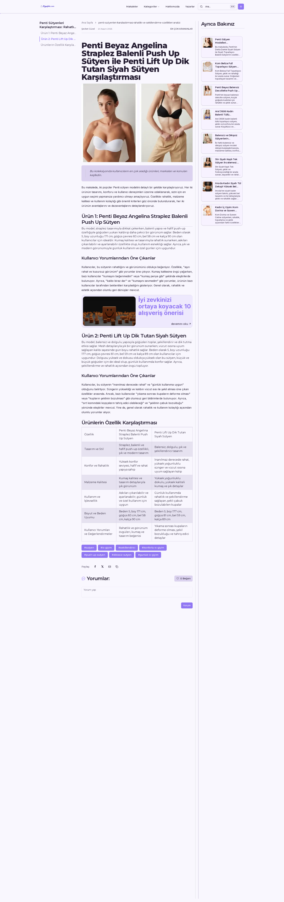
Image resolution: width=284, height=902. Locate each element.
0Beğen (185, 578)
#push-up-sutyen (94, 554)
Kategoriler (150, 6)
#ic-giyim (106, 547)
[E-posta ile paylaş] (110, 567)
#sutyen (89, 547)
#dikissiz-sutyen (121, 554)
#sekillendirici (126, 547)
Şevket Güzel (88, 29)
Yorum (187, 605)
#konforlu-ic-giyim (153, 547)
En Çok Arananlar (181, 29)
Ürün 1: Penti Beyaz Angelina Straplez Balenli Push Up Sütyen (58, 33)
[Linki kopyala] (117, 567)
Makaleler (132, 6)
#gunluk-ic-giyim (148, 554)
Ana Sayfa (87, 22)
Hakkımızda (172, 6)
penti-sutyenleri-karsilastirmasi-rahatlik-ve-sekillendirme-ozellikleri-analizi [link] (139, 22)
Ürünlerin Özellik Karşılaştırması (58, 44)
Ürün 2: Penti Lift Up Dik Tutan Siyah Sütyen (58, 39)
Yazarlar (190, 6)
